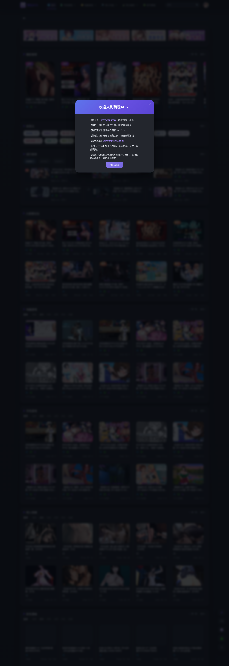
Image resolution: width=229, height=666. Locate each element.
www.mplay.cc (108, 119)
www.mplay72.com (113, 140)
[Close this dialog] (150, 103)
